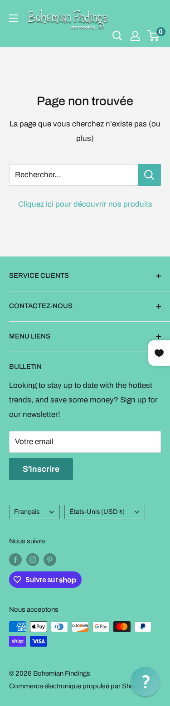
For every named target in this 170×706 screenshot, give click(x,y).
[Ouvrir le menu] (13, 18)
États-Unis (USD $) (97, 511)
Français (26, 511)
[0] (153, 35)
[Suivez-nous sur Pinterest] (50, 559)
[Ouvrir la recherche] (117, 36)
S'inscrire (41, 469)
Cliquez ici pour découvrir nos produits (85, 204)
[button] (145, 681)
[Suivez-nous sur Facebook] (15, 559)
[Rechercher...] (149, 175)
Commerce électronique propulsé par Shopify (77, 686)
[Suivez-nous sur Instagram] (32, 559)
